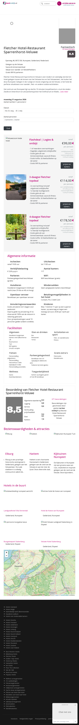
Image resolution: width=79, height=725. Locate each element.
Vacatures (14, 719)
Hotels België (10, 609)
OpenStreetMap (65, 595)
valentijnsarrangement (13, 702)
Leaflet (57, 595)
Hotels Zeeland (11, 645)
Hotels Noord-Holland (13, 634)
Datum (6, 108)
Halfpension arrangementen (15, 688)
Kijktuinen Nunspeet (59, 455)
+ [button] (6, 552)
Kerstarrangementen (13, 686)
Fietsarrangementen (12, 683)
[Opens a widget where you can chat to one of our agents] (65, 713)
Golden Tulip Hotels (12, 659)
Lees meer (64, 92)
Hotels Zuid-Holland (12, 648)
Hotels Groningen (11, 627)
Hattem (33, 453)
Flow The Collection (12, 668)
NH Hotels (9, 665)
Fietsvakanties (10, 706)
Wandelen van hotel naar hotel (16, 695)
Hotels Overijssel (11, 636)
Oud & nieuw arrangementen (15, 690)
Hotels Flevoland (11, 643)
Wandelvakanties (11, 708)
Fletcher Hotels (11, 656)
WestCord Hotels (11, 672)
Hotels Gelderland (12, 625)
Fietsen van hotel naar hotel (15, 692)
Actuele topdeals (11, 699)
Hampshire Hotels (12, 663)
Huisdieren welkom (12, 614)
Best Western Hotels (13, 652)
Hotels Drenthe (11, 620)
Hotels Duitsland (11, 607)
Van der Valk (10, 670)
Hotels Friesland (11, 622)
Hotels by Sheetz (11, 661)
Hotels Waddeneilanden (13, 641)
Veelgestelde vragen (26, 719)
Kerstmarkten (10, 704)
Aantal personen (10, 117)
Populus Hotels (11, 675)
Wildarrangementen (12, 697)
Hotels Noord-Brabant (13, 632)
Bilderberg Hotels (11, 654)
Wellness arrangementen (14, 679)
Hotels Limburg (11, 629)
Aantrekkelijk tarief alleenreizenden (17, 612)
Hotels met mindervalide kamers (16, 616)
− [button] (6, 555)
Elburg (8, 453)
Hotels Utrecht (10, 638)
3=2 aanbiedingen (11, 681)
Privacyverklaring (40, 719)
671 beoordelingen (59, 399)
